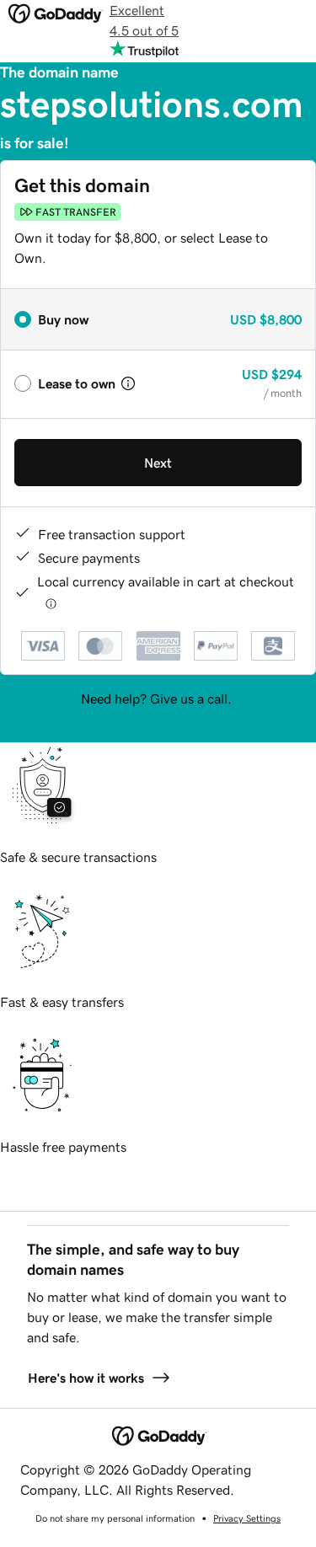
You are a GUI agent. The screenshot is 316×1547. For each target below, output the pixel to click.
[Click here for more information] (51, 603)
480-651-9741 (158, 718)
